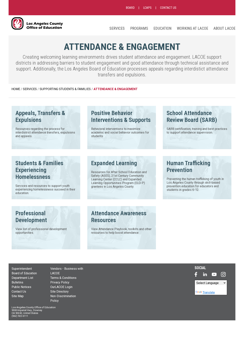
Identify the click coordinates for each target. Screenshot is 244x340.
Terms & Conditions (63, 278)
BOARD (130, 8)
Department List (22, 278)
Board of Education (24, 273)
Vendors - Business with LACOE (66, 271)
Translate (209, 292)
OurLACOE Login (61, 287)
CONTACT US (168, 8)
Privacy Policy (59, 282)
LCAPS (147, 8)
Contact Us (19, 291)
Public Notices (21, 287)
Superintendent (22, 268)
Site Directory (59, 291)
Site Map (18, 296)
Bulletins (17, 282)
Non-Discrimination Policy (63, 298)
